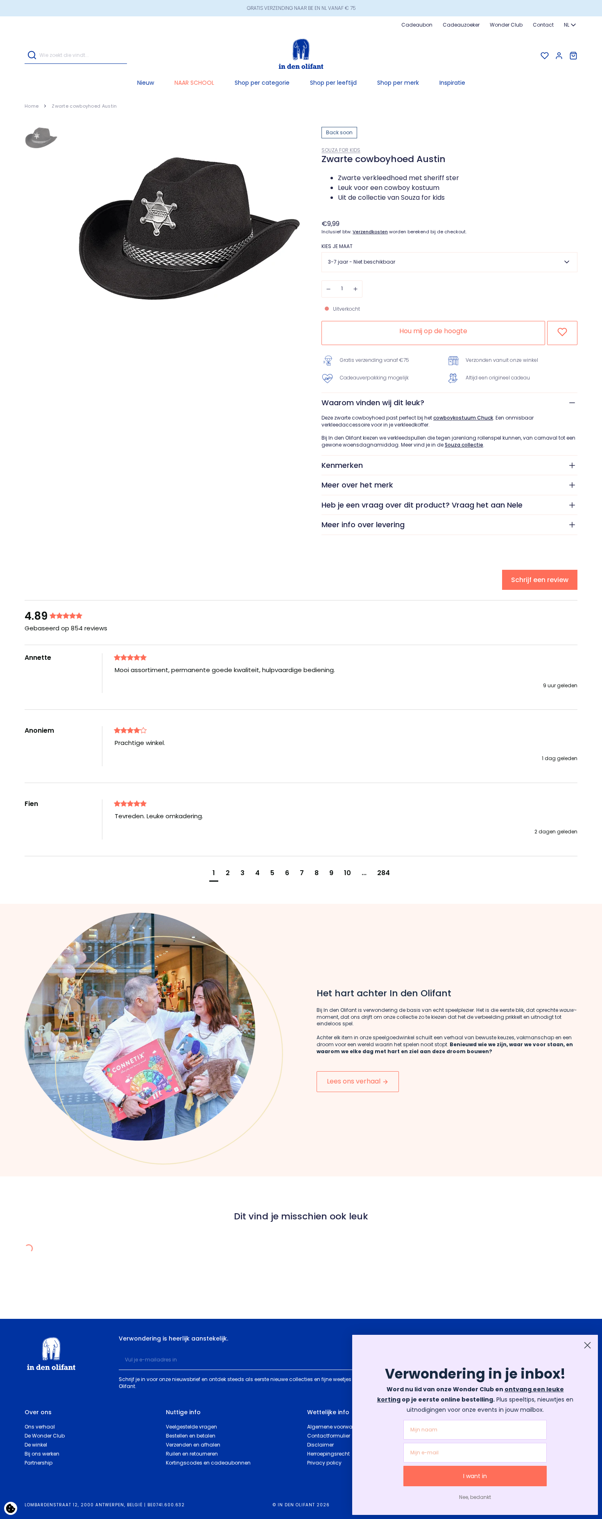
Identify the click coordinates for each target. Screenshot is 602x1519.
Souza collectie (464, 445)
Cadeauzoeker (461, 24)
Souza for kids (340, 150)
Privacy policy (324, 1462)
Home (31, 106)
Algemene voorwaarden (337, 1426)
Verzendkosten (370, 232)
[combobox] (570, 25)
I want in (475, 1476)
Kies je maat (337, 246)
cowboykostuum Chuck (463, 418)
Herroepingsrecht (328, 1453)
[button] (262, 82)
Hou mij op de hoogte (433, 331)
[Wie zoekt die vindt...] (32, 55)
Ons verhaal (40, 1426)
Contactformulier (328, 1435)
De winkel (36, 1444)
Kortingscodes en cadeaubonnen (208, 1462)
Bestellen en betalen (190, 1435)
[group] (68, 616)
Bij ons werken (42, 1453)
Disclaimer (320, 1444)
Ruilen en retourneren (192, 1453)
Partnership (38, 1462)
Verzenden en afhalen (193, 1444)
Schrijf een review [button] (539, 580)
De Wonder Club (45, 1435)
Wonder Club (506, 24)
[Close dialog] (587, 1345)
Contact (543, 24)
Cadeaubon (416, 24)
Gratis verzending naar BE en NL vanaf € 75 (301, 8)
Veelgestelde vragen (191, 1426)
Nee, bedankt (475, 1497)
